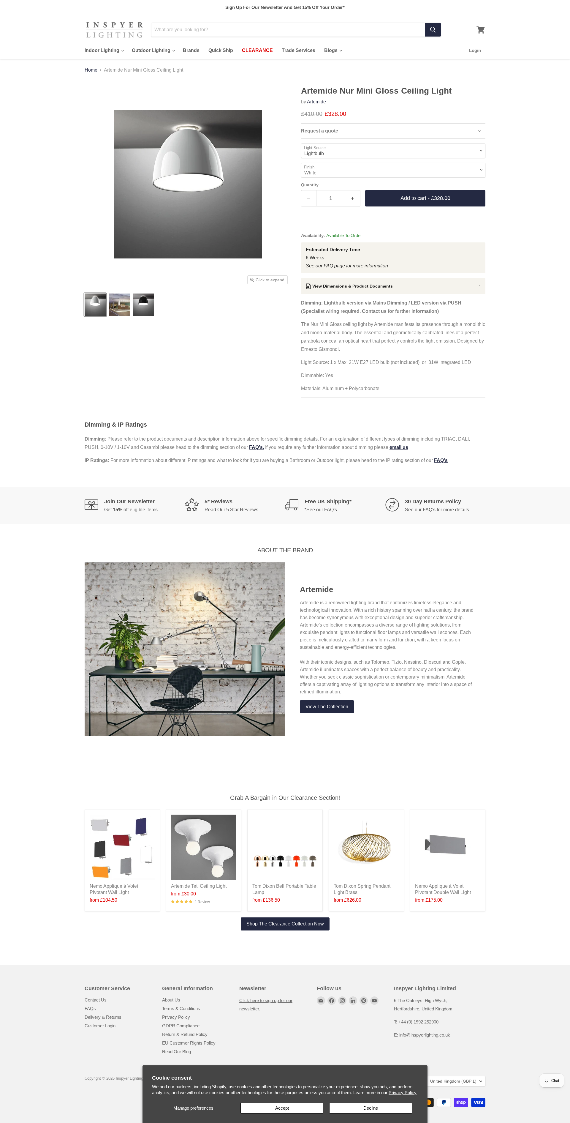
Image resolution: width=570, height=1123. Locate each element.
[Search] (433, 30)
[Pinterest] (364, 1000)
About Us (171, 999)
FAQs (90, 1008)
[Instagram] (342, 1000)
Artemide (316, 101)
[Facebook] (331, 1000)
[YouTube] (374, 1000)
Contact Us (96, 999)
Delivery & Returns (103, 1017)
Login (475, 50)
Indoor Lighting (103, 50)
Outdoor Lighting (152, 50)
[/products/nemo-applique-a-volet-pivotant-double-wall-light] (447, 847)
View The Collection (326, 706)
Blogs (331, 50)
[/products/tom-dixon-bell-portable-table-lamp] (285, 847)
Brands (191, 50)
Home (91, 69)
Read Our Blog (176, 1051)
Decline (370, 1108)
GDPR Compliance (181, 1025)
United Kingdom (453, 1081)
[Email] (321, 1000)
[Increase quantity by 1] (352, 198)
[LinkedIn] (353, 1000)
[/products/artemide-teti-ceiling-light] (203, 847)
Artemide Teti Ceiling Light (199, 886)
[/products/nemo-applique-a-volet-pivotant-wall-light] (122, 847)
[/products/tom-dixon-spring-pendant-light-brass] (366, 847)
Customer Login (100, 1025)
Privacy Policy (403, 1092)
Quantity (310, 184)
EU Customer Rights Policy (189, 1042)
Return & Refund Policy (185, 1034)
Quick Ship (220, 50)
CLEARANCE (257, 50)
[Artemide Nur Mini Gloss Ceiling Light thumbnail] (95, 304)
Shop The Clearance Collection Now (285, 923)
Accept (282, 1108)
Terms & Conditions (181, 1008)
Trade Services (298, 50)
